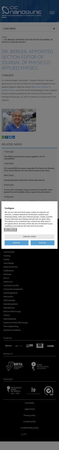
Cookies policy (10, 230)
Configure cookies (29, 237)
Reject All (42, 243)
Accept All (16, 243)
